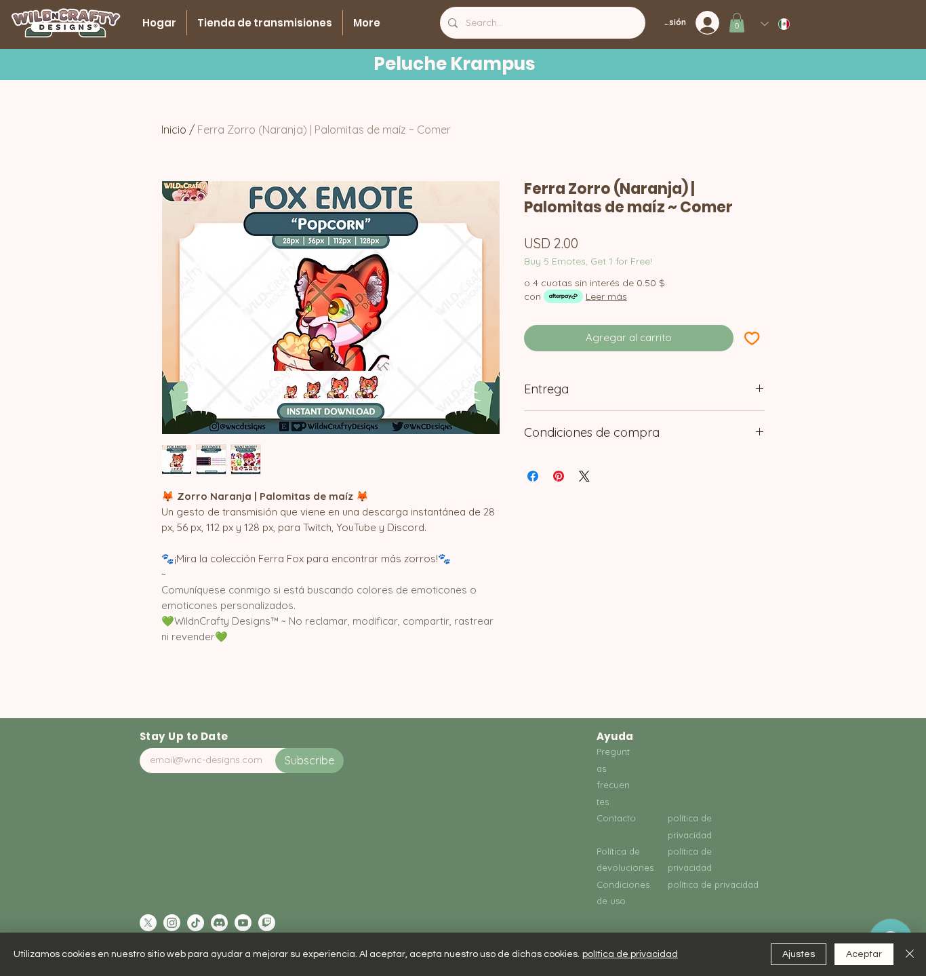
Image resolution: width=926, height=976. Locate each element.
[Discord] (219, 922)
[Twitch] (266, 922)
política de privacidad (630, 954)
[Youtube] (243, 922)
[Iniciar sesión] (711, 23)
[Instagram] (171, 922)
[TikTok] (195, 922)
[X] (148, 922)
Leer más (606, 296)
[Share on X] (584, 476)
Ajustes (798, 954)
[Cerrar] (910, 954)
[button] (737, 23)
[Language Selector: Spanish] (775, 24)
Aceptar (864, 954)
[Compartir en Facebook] (533, 476)
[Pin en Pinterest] (558, 476)
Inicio (173, 129)
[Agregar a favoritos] (752, 338)
